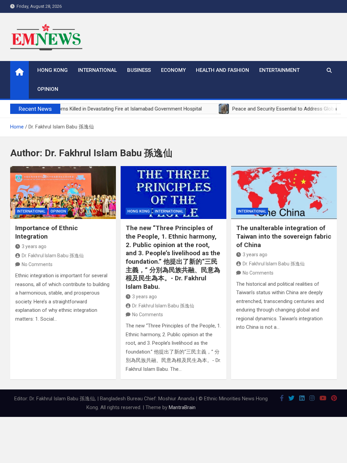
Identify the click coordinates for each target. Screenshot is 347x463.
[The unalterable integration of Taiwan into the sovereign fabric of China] (284, 192)
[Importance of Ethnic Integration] (63, 192)
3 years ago (34, 246)
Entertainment (279, 70)
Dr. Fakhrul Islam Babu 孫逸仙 (53, 255)
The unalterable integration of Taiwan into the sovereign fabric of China (283, 236)
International (97, 70)
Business (139, 70)
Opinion (47, 89)
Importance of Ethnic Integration (46, 232)
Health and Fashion (222, 70)
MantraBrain (182, 407)
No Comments (37, 264)
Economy (173, 70)
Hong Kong (52, 70)
